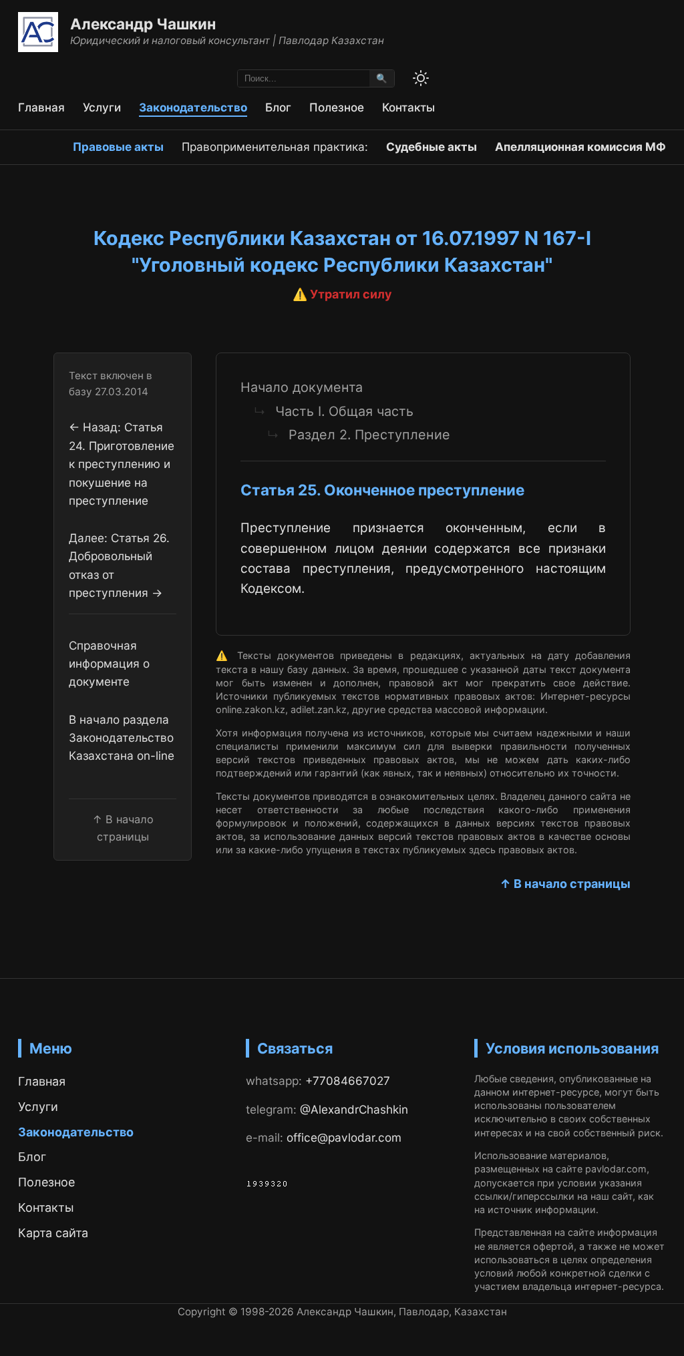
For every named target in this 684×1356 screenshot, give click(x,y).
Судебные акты (431, 147)
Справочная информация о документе (109, 663)
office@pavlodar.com (344, 1137)
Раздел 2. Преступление (369, 435)
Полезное (336, 107)
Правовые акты (118, 147)
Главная (41, 107)
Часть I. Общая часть (344, 411)
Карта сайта (53, 1233)
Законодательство (193, 107)
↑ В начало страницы (565, 884)
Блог (278, 107)
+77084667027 (347, 1081)
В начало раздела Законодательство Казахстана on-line (121, 737)
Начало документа (301, 387)
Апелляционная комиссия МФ (580, 147)
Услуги (102, 107)
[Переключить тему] (421, 78)
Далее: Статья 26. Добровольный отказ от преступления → (119, 565)
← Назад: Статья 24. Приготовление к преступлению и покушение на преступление (121, 463)
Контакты (408, 107)
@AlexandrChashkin (354, 1109)
